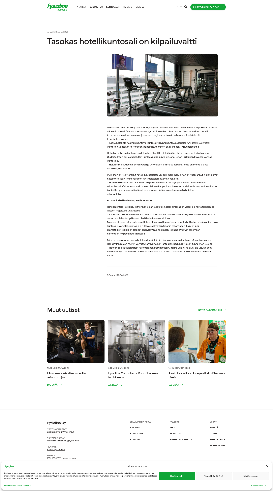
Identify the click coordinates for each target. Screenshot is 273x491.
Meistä (140, 7)
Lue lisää (52, 385)
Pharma (81, 7)
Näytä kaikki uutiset (210, 310)
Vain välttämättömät (214, 476)
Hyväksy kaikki (177, 476)
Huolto (127, 7)
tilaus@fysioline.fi (56, 449)
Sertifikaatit (217, 445)
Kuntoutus (96, 7)
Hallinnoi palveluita (258, 485)
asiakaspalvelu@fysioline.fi (60, 431)
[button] (267, 466)
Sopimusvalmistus (181, 439)
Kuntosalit (113, 7)
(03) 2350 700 (54, 458)
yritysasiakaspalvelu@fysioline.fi (63, 440)
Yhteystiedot (218, 439)
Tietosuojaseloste (24, 485)
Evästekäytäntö (10, 485)
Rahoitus (175, 433)
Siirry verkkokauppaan (206, 7)
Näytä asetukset (251, 476)
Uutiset (214, 433)
